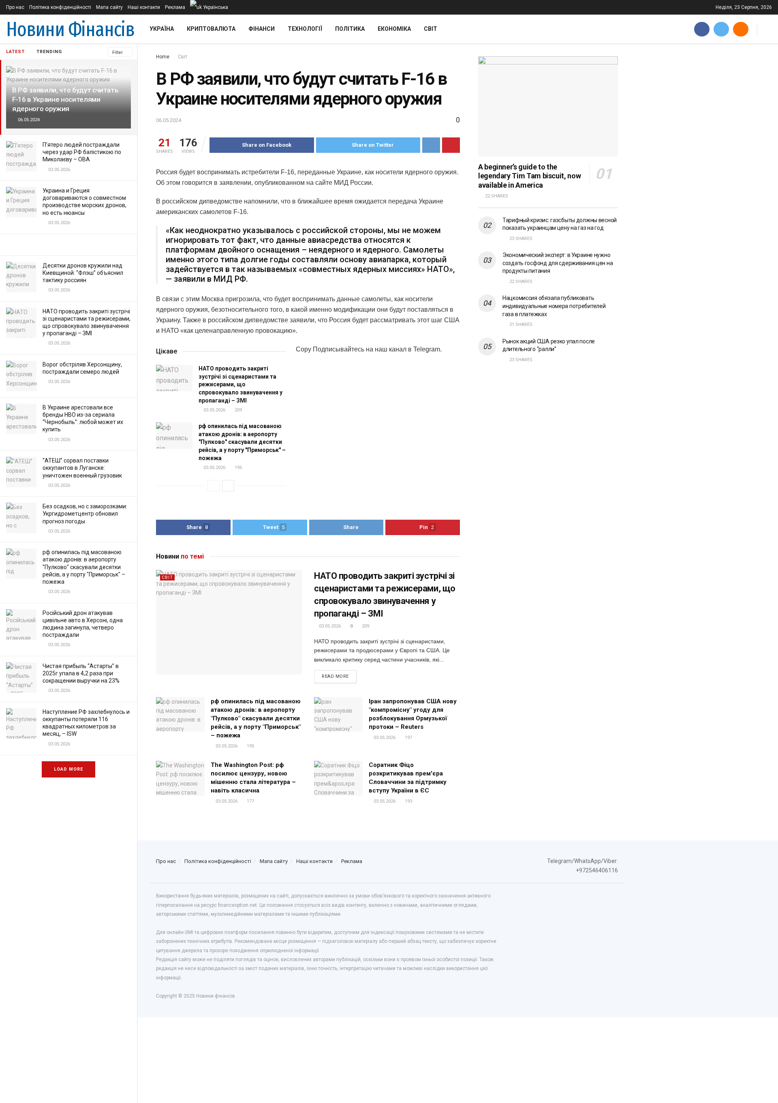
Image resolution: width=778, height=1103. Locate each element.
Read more (335, 676)
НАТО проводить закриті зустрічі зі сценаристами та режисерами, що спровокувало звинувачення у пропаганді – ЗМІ (240, 384)
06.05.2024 (168, 120)
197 (408, 737)
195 (237, 467)
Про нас (15, 7)
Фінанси (261, 29)
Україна (162, 29)
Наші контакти (144, 7)
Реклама (175, 7)
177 (250, 801)
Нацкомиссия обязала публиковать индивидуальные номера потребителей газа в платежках (553, 306)
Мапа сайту (109, 7)
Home (162, 57)
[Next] (228, 485)
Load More (68, 769)
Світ (430, 29)
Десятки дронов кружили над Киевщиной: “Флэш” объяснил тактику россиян (83, 272)
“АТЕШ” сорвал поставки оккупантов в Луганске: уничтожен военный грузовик (82, 467)
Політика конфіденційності (60, 7)
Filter (117, 52)
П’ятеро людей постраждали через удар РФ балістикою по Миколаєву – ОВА (82, 152)
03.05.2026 (213, 410)
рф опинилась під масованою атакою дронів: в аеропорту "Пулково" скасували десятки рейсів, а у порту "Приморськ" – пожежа (84, 567)
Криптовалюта (211, 29)
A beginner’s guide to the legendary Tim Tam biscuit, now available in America (529, 176)
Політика (350, 29)
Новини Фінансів (70, 29)
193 (408, 801)
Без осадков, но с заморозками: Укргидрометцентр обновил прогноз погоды (85, 513)
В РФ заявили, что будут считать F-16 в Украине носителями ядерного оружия (65, 99)
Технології (305, 29)
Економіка (394, 29)
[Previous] (213, 485)
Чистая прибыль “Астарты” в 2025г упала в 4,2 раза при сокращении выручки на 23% (81, 673)
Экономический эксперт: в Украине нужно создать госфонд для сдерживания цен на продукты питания (557, 263)
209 (237, 410)
